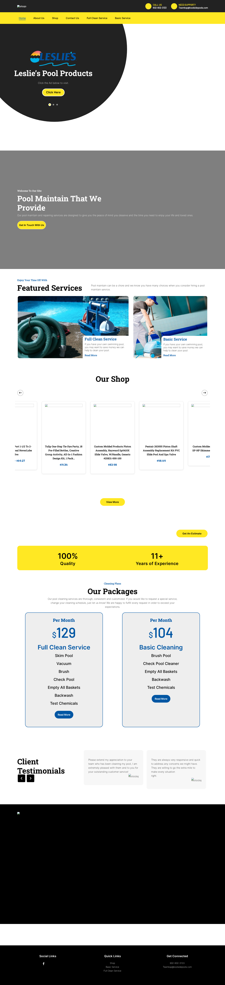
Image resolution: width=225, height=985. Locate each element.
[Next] (205, 393)
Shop (112, 963)
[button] (50, 104)
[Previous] (20, 393)
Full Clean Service (112, 970)
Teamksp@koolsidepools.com (177, 967)
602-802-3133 (177, 963)
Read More (91, 355)
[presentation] (21, 778)
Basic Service (112, 967)
